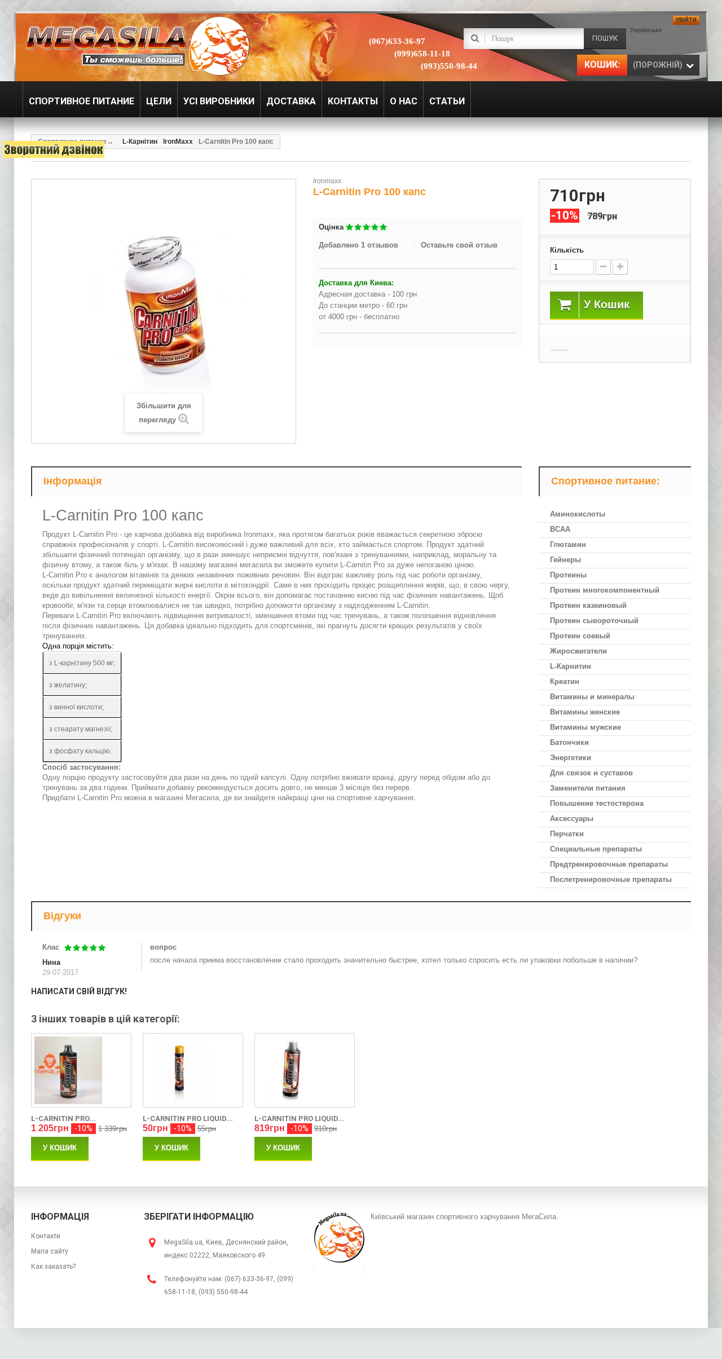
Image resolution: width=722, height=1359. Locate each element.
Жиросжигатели (578, 651)
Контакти (45, 1236)
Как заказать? (53, 1266)
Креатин (564, 681)
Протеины (568, 575)
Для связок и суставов (591, 773)
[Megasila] (137, 45)
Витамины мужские (585, 727)
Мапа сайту (49, 1251)
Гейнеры (565, 559)
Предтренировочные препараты (609, 864)
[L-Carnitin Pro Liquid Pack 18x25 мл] (193, 1070)
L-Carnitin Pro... (63, 1118)
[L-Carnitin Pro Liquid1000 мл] (81, 1070)
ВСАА (560, 529)
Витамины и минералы (592, 696)
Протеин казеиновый (588, 605)
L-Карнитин (570, 666)
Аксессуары (571, 818)
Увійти (686, 20)
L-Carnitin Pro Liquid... (188, 1118)
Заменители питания (588, 788)
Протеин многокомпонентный (604, 590)
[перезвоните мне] (53, 149)
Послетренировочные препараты (611, 879)
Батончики (569, 742)
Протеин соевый (580, 636)
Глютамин (568, 544)
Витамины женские (585, 712)
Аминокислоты (577, 514)
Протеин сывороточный (594, 620)
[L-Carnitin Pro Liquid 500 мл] (304, 1070)
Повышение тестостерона (597, 803)
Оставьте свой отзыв (459, 245)
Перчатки (567, 833)
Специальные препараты (596, 849)
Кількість (567, 250)
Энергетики (570, 757)
